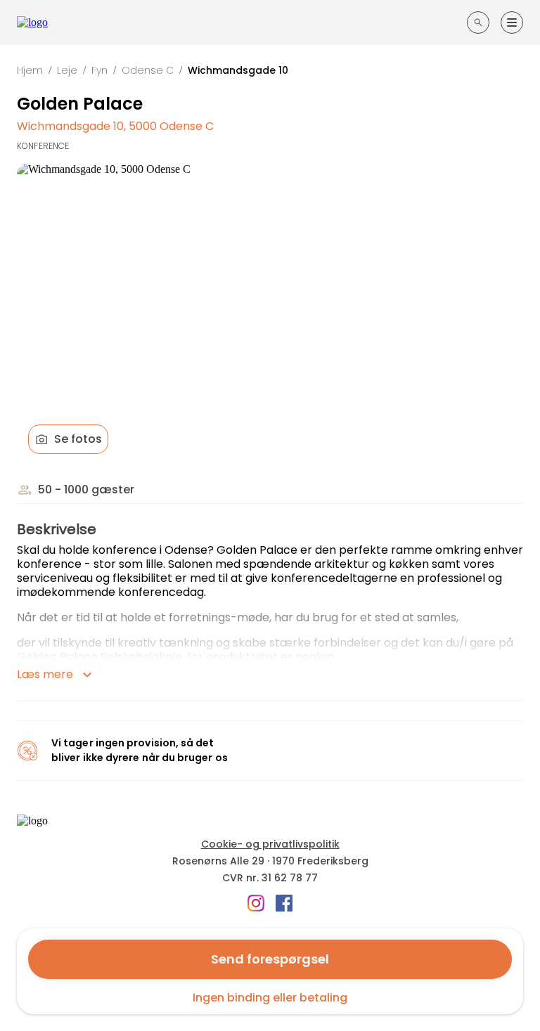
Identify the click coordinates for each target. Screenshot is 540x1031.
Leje (67, 70)
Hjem (30, 70)
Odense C (148, 70)
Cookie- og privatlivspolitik (270, 844)
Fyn (99, 70)
